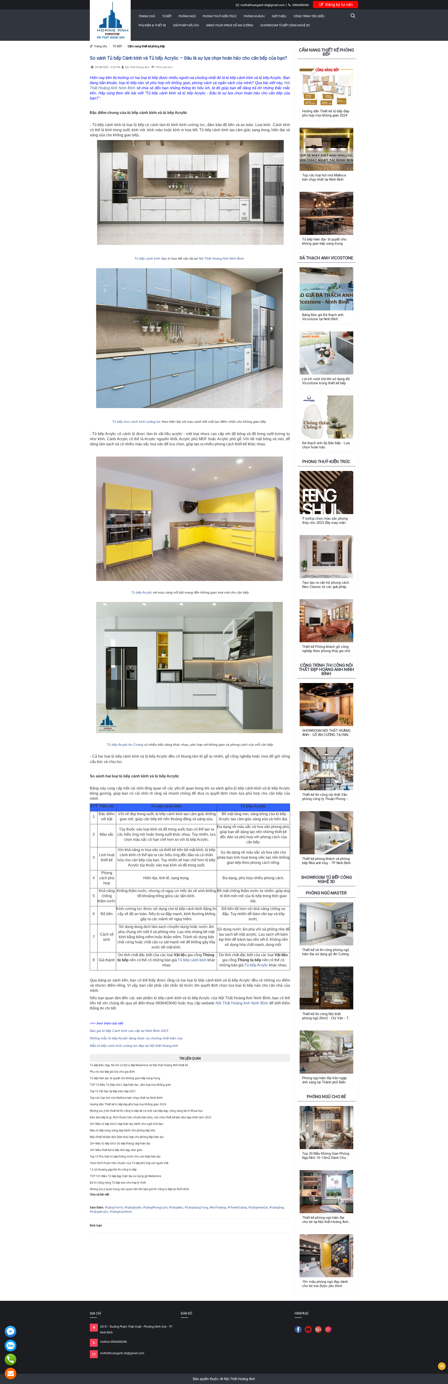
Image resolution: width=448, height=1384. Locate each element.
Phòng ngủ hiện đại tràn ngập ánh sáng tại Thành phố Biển (324, 1080)
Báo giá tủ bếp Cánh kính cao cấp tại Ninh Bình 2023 (129, 1031)
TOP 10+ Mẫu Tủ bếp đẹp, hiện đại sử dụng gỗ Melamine (125, 1176)
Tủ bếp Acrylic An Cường (125, 744)
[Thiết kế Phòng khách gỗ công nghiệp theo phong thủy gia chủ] (327, 620)
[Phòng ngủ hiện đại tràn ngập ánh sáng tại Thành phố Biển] (327, 1052)
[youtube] (309, 1329)
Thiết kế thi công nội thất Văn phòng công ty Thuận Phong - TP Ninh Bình (325, 797)
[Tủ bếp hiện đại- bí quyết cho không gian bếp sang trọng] (327, 213)
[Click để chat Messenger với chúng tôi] (10, 1331)
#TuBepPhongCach (155, 1207)
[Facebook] (299, 1329)
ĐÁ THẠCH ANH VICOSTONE (326, 257)
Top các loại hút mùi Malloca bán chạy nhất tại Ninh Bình (126, 1097)
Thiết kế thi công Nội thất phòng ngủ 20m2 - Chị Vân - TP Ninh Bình (326, 1016)
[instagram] (329, 1329)
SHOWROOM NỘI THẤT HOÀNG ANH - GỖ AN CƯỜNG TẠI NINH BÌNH (326, 732)
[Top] (442, 1366)
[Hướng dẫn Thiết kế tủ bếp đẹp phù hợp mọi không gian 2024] (327, 85)
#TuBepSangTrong (196, 1207)
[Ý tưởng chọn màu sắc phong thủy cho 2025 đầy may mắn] (327, 492)
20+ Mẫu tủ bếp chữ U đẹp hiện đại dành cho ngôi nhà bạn (126, 1124)
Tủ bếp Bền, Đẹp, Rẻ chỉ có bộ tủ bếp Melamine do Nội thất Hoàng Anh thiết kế (139, 1065)
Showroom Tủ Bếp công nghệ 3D (285, 25)
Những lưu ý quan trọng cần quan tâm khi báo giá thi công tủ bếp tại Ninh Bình (139, 1189)
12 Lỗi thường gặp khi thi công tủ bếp (113, 1169)
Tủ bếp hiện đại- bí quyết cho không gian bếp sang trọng (125, 1078)
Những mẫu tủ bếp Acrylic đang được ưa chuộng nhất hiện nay (136, 1038)
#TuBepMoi (176, 1207)
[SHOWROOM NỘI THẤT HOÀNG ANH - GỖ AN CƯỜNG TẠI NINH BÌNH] (327, 704)
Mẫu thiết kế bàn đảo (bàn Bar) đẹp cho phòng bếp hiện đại (127, 1137)
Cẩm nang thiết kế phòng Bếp (146, 46)
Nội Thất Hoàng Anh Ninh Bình (221, 258)
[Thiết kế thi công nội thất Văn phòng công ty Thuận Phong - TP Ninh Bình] (327, 768)
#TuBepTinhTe (114, 1207)
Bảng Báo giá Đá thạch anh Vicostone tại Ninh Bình (322, 317)
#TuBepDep (276, 1207)
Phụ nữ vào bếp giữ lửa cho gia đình (112, 1071)
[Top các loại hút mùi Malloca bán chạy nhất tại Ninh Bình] (327, 149)
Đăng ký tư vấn (338, 4)
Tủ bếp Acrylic (141, 592)
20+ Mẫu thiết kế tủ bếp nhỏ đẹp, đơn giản (116, 1150)
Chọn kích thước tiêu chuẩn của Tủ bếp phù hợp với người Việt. (129, 1163)
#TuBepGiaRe (133, 1207)
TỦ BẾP (167, 16)
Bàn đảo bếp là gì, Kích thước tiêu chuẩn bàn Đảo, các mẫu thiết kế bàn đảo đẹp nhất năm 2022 (150, 1117)
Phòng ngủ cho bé (326, 1096)
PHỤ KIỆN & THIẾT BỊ (152, 25)
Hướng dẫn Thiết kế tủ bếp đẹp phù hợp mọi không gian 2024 (128, 1104)
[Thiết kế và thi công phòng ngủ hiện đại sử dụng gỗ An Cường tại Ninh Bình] (327, 923)
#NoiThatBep (218, 1207)
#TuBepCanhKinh (121, 1211)
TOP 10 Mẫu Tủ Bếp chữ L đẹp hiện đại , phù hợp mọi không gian (130, 1084)
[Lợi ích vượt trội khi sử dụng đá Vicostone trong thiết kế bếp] (327, 352)
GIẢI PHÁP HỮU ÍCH (186, 25)
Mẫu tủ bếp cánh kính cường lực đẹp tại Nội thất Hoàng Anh (134, 1045)
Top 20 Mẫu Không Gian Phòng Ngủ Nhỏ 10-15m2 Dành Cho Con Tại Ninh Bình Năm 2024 (325, 1155)
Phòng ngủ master (326, 892)
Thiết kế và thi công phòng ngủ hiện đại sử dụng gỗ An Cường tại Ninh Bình (325, 952)
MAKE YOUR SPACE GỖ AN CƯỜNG (229, 25)
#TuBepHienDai (258, 1207)
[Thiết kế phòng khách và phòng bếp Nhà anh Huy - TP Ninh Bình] (327, 832)
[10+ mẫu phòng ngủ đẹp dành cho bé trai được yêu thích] (327, 1255)
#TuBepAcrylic (99, 1211)
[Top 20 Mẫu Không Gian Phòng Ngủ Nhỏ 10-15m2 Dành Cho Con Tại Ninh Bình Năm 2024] (327, 1127)
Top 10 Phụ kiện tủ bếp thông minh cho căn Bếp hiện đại (125, 1156)
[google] (319, 1329)
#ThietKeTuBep (237, 1207)
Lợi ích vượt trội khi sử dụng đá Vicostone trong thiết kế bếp (326, 381)
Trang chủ (147, 16)
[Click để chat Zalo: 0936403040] (10, 1345)
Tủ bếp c (185, 960)
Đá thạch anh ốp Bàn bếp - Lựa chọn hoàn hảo (326, 445)
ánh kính (199, 960)
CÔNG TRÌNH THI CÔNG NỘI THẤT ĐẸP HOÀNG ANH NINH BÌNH (326, 669)
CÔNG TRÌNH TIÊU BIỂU (309, 16)
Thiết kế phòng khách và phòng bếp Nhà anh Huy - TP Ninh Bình (326, 861)
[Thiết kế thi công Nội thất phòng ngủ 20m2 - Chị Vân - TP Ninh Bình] (327, 988)
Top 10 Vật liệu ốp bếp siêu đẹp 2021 (113, 1091)
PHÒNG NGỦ (187, 16)
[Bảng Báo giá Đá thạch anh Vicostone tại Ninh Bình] (327, 288)
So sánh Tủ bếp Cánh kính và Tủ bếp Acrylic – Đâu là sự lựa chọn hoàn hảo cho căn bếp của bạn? (188, 58)
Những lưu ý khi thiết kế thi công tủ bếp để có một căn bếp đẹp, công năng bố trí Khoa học (146, 1111)
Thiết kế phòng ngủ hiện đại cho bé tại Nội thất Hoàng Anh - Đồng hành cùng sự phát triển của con (326, 1220)
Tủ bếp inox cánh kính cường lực (136, 421)
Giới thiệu (279, 16)
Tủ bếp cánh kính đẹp (150, 258)
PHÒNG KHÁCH (254, 16)
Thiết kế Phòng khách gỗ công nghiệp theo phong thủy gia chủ (326, 649)
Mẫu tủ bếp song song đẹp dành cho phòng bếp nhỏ (122, 1130)
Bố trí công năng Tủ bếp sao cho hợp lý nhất (118, 1182)
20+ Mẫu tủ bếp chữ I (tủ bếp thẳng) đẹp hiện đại (120, 1143)
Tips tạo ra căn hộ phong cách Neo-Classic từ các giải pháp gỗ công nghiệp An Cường (325, 584)
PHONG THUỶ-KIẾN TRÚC (220, 16)
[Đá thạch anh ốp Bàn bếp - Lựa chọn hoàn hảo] (327, 417)
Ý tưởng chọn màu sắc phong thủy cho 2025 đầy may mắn (325, 520)
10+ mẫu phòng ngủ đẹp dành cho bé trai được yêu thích (325, 1284)
